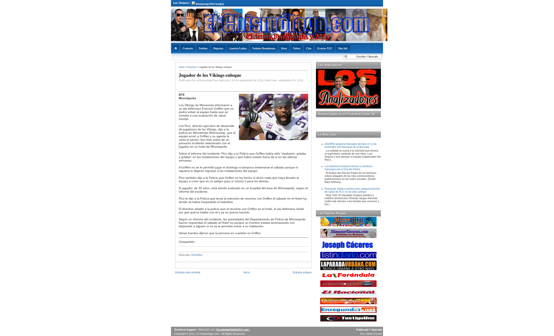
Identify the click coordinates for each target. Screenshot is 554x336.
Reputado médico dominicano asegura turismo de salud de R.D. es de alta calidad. (352, 190)
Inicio (182, 67)
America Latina (237, 48)
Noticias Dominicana (263, 48)
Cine (308, 48)
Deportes (218, 48)
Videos (296, 48)
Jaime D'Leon (374, 333)
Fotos (284, 48)
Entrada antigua (302, 272)
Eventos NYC (324, 48)
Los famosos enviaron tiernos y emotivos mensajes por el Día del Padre (348, 168)
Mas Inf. (343, 48)
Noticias (203, 48)
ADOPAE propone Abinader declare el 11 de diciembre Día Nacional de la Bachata (351, 145)
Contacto (188, 48)
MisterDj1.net (206, 329)
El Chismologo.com (207, 14)
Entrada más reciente (187, 272)
